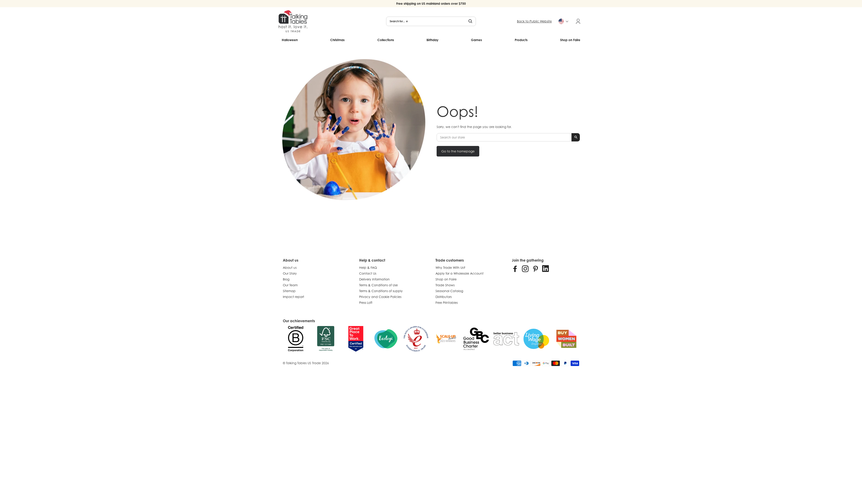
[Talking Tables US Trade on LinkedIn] (545, 268)
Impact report (293, 297)
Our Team (290, 285)
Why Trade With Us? (450, 267)
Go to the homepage (458, 151)
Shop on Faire (570, 40)
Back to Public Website (534, 21)
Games (476, 40)
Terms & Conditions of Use (378, 285)
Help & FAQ (368, 267)
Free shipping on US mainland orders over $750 (431, 3)
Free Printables (446, 302)
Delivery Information (374, 279)
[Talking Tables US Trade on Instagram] (525, 268)
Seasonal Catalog (449, 291)
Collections (385, 40)
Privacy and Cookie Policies (380, 297)
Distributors (443, 297)
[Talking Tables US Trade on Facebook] (515, 268)
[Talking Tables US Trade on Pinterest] (535, 268)
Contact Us (367, 273)
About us (290, 267)
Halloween (290, 40)
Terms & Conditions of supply (381, 291)
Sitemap (289, 291)
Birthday (432, 40)
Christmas (337, 40)
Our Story (290, 273)
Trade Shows (445, 285)
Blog (286, 279)
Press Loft (365, 302)
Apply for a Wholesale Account (459, 273)
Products (521, 40)
